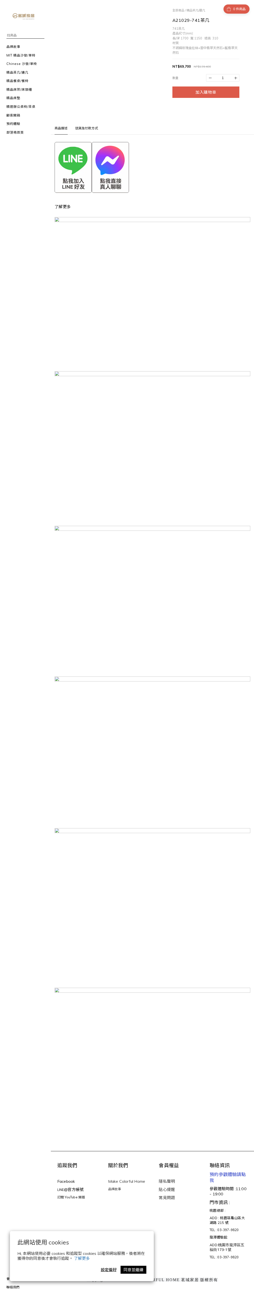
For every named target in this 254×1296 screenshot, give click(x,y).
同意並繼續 (133, 1269)
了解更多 (82, 1258)
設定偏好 (109, 1269)
